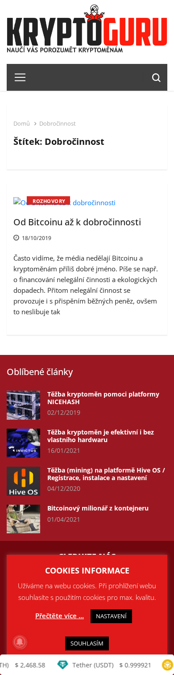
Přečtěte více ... (59, 615)
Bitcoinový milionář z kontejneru (98, 508)
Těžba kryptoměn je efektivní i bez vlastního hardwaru (100, 436)
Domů (21, 123)
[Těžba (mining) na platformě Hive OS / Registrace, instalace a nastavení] (23, 481)
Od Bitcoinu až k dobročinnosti (77, 222)
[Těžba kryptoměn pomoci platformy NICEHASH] (23, 405)
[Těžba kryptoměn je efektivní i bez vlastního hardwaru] (23, 443)
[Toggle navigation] (17, 77)
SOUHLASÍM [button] (87, 643)
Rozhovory (49, 201)
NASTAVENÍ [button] (111, 616)
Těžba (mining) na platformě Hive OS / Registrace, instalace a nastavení (106, 474)
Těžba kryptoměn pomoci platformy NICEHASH (103, 398)
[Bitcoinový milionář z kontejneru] (23, 519)
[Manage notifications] (19, 642)
